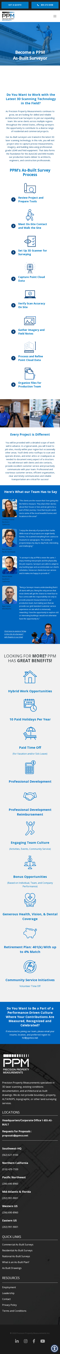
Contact (6, 1299)
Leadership (8, 1293)
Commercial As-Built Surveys (17, 1244)
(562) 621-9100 (10, 1155)
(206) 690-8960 (10, 1183)
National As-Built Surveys (16, 1256)
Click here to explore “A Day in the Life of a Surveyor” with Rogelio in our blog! (15, 634)
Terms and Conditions (14, 1310)
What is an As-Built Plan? (15, 1262)
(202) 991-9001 (10, 1198)
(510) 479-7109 (10, 1169)
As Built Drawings (12, 1268)
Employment (9, 1287)
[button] (55, 1348)
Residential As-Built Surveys (17, 1250)
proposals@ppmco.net (15, 1135)
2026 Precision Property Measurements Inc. (30, 1333)
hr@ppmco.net (30, 1037)
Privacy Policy (9, 1305)
